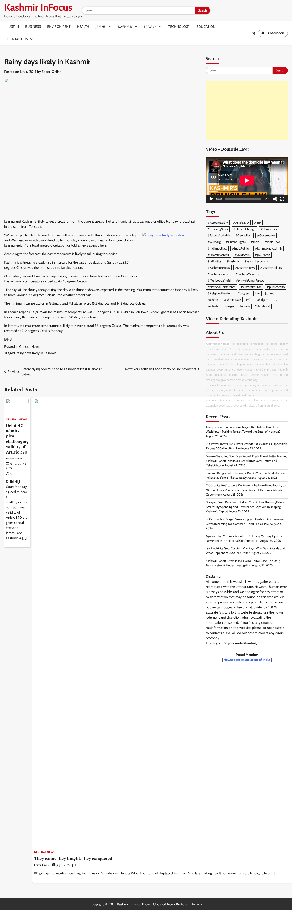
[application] (247, 180)
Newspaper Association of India (247, 660)
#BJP (257, 223)
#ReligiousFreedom (220, 293)
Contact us (17, 39)
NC (248, 300)
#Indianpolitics (217, 248)
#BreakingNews (218, 229)
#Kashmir (233, 261)
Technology (179, 27)
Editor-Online (51, 72)
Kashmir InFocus (38, 7)
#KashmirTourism (219, 274)
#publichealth (276, 287)
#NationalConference (222, 287)
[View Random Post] (253, 33)
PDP (276, 300)
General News (29, 347)
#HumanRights (236, 242)
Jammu (101, 27)
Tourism (245, 306)
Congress (244, 293)
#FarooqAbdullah (219, 236)
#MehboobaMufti (219, 281)
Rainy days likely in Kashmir (36, 353)
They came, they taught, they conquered (73, 858)
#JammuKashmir (218, 255)
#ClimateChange (244, 229)
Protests (213, 306)
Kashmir (125, 27)
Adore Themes (191, 904)
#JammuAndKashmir (268, 248)
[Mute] (275, 199)
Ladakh (150, 27)
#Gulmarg (214, 242)
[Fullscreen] (282, 199)
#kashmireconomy (257, 261)
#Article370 (241, 223)
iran (257, 293)
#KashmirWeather (247, 274)
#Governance (266, 236)
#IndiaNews (272, 242)
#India (255, 242)
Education (205, 27)
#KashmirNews (245, 268)
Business (33, 27)
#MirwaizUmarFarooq (250, 281)
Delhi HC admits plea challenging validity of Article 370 (17, 439)
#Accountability (218, 223)
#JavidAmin (242, 255)
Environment (59, 27)
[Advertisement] (247, 111)
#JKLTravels (262, 255)
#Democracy (268, 229)
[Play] (211, 199)
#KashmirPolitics (271, 268)
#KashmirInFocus (219, 268)
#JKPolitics (214, 261)
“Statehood (262, 306)
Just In (13, 27)
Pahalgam (262, 300)
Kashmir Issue (232, 300)
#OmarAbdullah (251, 287)
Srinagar (229, 306)
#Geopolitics (243, 236)
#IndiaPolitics (241, 248)
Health (83, 27)
